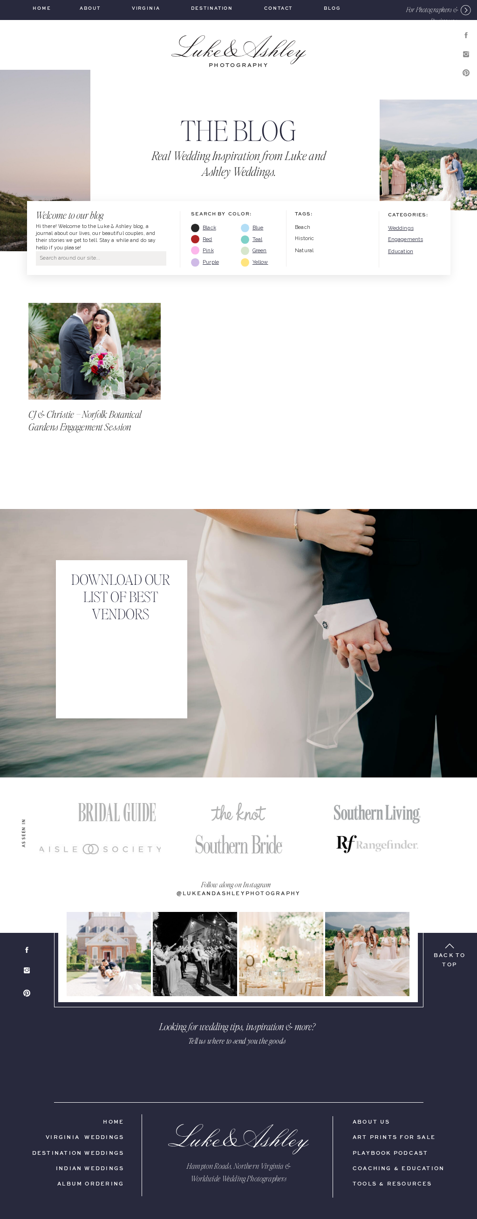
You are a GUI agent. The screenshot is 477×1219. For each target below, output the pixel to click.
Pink (208, 251)
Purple (211, 262)
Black (209, 228)
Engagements (405, 239)
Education (400, 251)
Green (259, 251)
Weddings (401, 228)
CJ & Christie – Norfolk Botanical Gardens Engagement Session (84, 420)
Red (207, 239)
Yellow (260, 262)
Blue (257, 228)
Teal (257, 239)
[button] (418, 9)
